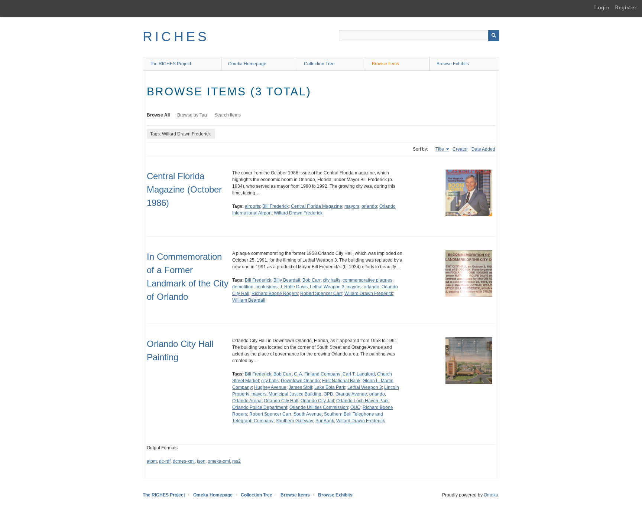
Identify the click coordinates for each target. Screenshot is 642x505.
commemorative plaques (367, 280)
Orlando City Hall (281, 400)
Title (440, 149)
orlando (369, 206)
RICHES (176, 36)
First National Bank (341, 380)
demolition (242, 286)
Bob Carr (311, 280)
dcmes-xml (184, 461)
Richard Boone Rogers (275, 293)
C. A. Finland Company (317, 374)
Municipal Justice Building (295, 394)
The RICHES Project (170, 63)
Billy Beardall (286, 280)
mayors (351, 206)
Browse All (158, 115)
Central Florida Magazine (316, 206)
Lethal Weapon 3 (327, 286)
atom (152, 461)
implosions (267, 286)
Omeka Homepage (247, 63)
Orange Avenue (351, 394)
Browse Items (385, 63)
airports (252, 206)
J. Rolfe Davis (294, 286)
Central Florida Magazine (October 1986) (184, 189)
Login (602, 7)
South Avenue (308, 414)
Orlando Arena (247, 400)
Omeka (491, 495)
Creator (460, 149)
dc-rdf (165, 461)
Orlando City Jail (317, 400)
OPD (328, 394)
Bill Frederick (275, 206)
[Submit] (493, 35)
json (201, 461)
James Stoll (300, 387)
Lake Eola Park (329, 387)
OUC (355, 407)
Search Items (227, 115)
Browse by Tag (192, 115)
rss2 (236, 461)
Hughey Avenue (270, 387)
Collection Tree (319, 63)
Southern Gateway (294, 420)
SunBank (324, 420)
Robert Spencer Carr (321, 293)
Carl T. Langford (359, 374)
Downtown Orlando (300, 380)
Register (626, 7)
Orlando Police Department (259, 407)
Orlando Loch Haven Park (362, 400)
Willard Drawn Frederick (298, 213)
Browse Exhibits (453, 63)
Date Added (483, 149)
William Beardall (248, 300)
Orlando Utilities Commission (318, 407)
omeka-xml (219, 461)
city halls (331, 280)
